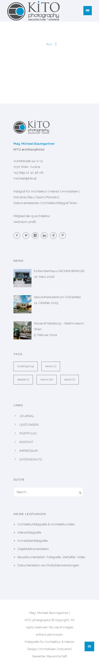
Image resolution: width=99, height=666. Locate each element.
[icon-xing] (54, 235)
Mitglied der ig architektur (31, 216)
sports (69, 379)
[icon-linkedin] (45, 235)
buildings (25, 366)
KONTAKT (26, 442)
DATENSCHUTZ (30, 459)
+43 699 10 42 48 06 (28, 172)
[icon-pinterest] (62, 235)
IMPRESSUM (28, 451)
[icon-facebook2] (18, 235)
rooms (46, 379)
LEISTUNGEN (29, 424)
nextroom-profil (24, 222)
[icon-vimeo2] (27, 235)
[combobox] (89, 646)
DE (89, 646)
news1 (50, 366)
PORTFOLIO (28, 433)
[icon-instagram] (36, 235)
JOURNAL (26, 416)
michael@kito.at (25, 178)
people (23, 379)
